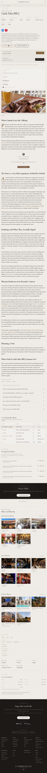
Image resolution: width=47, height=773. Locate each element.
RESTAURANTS (4, 737)
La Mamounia (15, 741)
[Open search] (2, 2)
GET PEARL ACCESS (23, 717)
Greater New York (4, 754)
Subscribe (32, 732)
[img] (2, 30)
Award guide (42, 460)
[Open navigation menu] (45, 2)
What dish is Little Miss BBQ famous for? (12, 397)
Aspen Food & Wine (27, 752)
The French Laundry (37, 330)
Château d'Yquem (38, 739)
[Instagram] (23, 769)
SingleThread (11, 332)
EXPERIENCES (27, 750)
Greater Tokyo (3, 752)
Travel (14, 755)
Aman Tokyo (15, 743)
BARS (25, 737)
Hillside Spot (4, 430)
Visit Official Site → (23, 501)
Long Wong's (4, 439)
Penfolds (37, 745)
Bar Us (25, 744)
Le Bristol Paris (15, 744)
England (2, 755)
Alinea (29, 330)
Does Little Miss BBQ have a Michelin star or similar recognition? (18, 393)
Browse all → (43, 516)
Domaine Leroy (38, 744)
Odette (2, 744)
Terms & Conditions (39, 762)
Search (37, 754)
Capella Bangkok (15, 739)
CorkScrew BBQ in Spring (28, 206)
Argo (25, 746)
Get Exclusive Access (23, 495)
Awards (37, 757)
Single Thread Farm (4, 739)
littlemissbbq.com (6, 80)
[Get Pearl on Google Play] (27, 723)
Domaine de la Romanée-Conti (40, 742)
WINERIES (37, 737)
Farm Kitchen (4, 433)
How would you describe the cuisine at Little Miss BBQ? (16, 401)
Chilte (20, 144)
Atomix (2, 743)
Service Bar (26, 741)
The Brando (15, 746)
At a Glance (5, 634)
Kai (2, 442)
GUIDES (14, 750)
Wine (13, 754)
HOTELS (14, 737)
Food (14, 752)
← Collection (4, 8)
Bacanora (3, 142)
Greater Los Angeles (4, 757)
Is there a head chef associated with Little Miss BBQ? (15, 389)
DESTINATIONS (4, 750)
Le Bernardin (23, 330)
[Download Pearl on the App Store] (19, 723)
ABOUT (37, 750)
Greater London (4, 759)
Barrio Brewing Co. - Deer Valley (7, 436)
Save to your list (23, 45)
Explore (37, 752)
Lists (36, 755)
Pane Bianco (10, 274)
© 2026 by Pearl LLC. (23, 768)
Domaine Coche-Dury (39, 747)
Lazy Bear (4, 332)
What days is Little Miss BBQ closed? (11, 405)
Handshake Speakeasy (28, 739)
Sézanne (2, 746)
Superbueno (26, 743)
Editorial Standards (39, 759)
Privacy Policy (38, 760)
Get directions (5, 84)
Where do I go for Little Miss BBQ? (11, 409)
